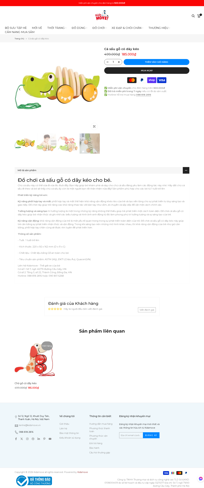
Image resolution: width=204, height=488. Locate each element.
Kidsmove (82, 472)
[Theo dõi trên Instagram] (27, 439)
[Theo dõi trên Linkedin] (38, 439)
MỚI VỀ (37, 28)
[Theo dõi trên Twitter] (21, 439)
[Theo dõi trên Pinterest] (44, 439)
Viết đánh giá (147, 309)
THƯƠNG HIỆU (158, 28)
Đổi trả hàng (95, 443)
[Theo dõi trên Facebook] (16, 439)
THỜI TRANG (56, 28)
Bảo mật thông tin (69, 433)
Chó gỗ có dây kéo (26, 383)
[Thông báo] (102, 3)
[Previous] (20, 89)
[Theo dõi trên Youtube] (50, 439)
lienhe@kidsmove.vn (30, 425)
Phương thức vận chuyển (98, 437)
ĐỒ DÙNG (78, 28)
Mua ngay (147, 70)
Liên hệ (63, 428)
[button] (200, 479)
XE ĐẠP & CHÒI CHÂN (126, 28)
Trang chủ (19, 39)
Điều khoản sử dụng (69, 437)
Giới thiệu (64, 424)
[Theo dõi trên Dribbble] (33, 439)
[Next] (95, 89)
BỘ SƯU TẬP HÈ (16, 28)
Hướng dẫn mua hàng (100, 424)
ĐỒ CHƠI (98, 28)
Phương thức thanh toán (99, 430)
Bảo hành (94, 448)
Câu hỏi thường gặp (99, 452)
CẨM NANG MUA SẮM (19, 32)
